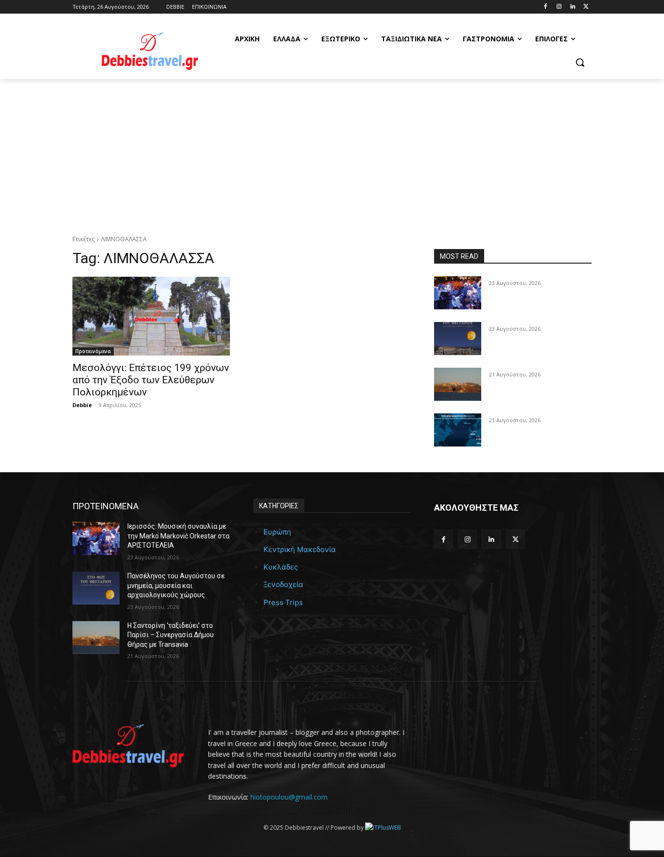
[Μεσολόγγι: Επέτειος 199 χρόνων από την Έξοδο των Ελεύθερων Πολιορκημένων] (151, 316)
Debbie (82, 405)
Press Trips (283, 602)
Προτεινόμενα (93, 351)
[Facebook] (545, 7)
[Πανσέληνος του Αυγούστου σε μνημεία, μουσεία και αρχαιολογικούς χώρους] (457, 338)
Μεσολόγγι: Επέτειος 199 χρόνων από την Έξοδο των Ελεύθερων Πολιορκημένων (150, 380)
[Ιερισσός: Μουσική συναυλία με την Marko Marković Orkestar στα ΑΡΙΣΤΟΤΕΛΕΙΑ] (457, 292)
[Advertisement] (332, 152)
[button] (580, 62)
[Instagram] (559, 7)
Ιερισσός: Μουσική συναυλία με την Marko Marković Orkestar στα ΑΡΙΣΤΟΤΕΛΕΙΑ (178, 535)
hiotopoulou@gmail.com (289, 797)
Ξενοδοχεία (283, 584)
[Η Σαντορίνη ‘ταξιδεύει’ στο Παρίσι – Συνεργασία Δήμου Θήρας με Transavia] (457, 384)
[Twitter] (586, 7)
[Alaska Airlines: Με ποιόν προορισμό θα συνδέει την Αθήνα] (457, 429)
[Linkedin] (572, 7)
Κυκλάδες (280, 566)
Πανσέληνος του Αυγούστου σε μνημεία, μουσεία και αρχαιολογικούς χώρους (176, 585)
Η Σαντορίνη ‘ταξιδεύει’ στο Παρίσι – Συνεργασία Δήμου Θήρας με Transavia (170, 635)
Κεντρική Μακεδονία (299, 549)
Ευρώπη (277, 531)
